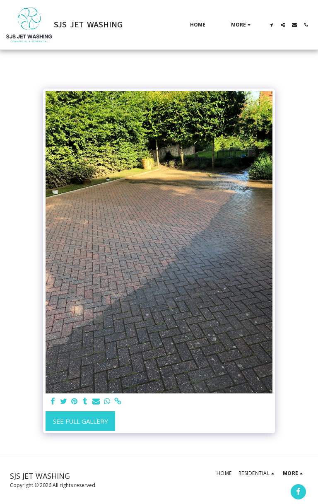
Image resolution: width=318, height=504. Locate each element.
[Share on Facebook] (53, 401)
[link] (118, 401)
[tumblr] (85, 401)
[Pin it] (74, 401)
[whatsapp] (107, 401)
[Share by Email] (96, 401)
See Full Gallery (80, 421)
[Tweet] (63, 401)
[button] (271, 24)
